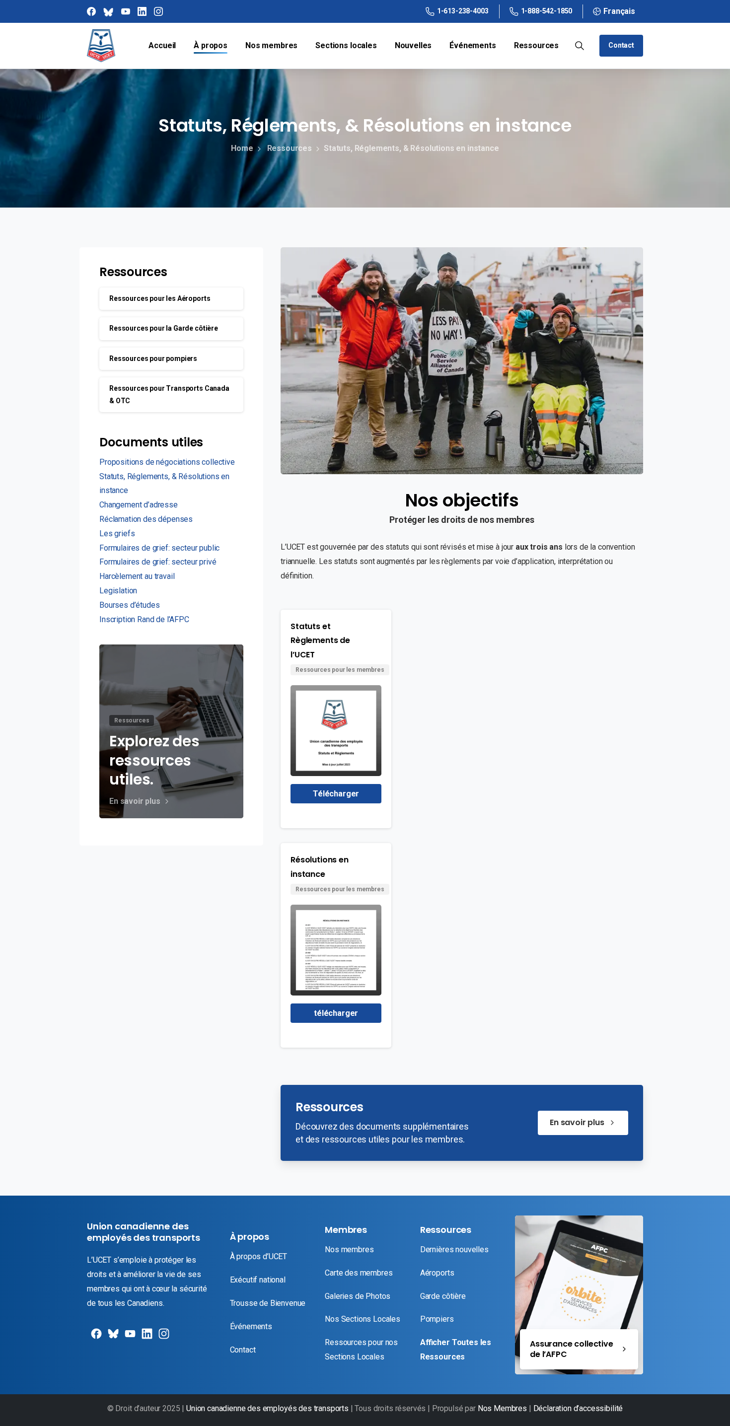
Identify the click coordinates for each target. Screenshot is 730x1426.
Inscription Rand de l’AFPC (144, 619)
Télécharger (336, 793)
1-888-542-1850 (547, 11)
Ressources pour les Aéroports (159, 298)
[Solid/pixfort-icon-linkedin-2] (146, 1337)
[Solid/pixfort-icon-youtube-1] (129, 1337)
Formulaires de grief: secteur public (159, 548)
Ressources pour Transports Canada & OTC (169, 394)
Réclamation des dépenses (146, 519)
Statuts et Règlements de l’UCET (320, 641)
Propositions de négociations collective (167, 462)
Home (242, 148)
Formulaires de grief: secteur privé (157, 562)
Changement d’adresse (138, 504)
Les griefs (117, 533)
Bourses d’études (129, 605)
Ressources (289, 148)
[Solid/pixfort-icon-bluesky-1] (162, 1337)
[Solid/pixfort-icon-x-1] (112, 1337)
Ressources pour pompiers (153, 358)
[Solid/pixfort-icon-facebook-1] (95, 1337)
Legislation (118, 590)
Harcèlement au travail (136, 576)
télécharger (336, 1013)
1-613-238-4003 (463, 11)
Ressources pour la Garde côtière (163, 328)
